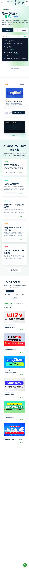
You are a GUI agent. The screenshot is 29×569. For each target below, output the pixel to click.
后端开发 (23, 294)
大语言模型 (10, 291)
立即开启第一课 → (18, 112)
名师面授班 (23, 2)
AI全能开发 (19, 2)
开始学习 (22, 172)
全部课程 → (22, 84)
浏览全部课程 (7, 30)
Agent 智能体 (7, 294)
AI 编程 (16, 294)
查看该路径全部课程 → (8, 307)
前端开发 (15, 297)
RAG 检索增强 (19, 291)
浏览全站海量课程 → (14, 270)
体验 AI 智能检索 (21, 30)
